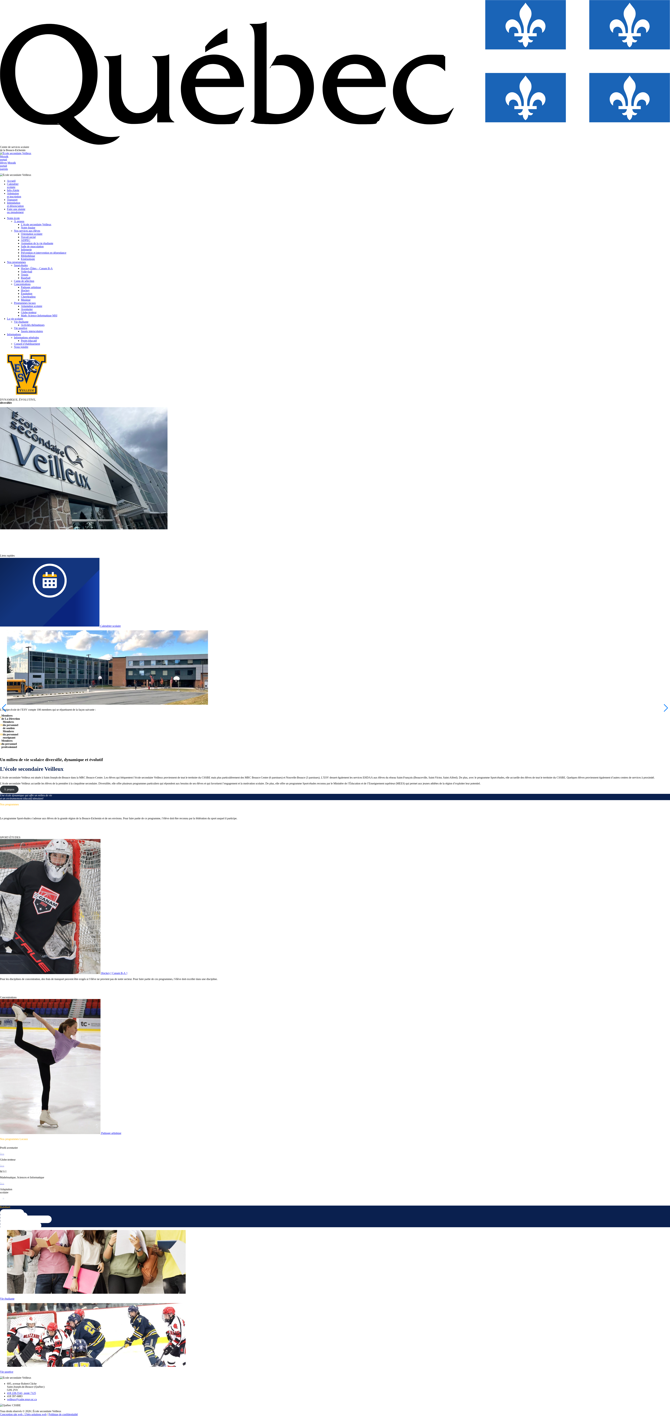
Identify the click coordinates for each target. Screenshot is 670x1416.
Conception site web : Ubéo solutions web (23, 1414)
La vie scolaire (15, 318)
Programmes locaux (25, 302)
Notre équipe (28, 227)
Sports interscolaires (32, 331)
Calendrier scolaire (12, 185)
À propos (19, 221)
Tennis (24, 274)
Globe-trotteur (28, 312)
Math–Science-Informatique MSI (39, 315)
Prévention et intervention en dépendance (43, 252)
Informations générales (26, 337)
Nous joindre (21, 346)
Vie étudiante (21, 321)
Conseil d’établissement (27, 343)
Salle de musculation (32, 246)
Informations (14, 334)
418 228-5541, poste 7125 (21, 1393)
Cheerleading (28, 296)
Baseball (25, 277)
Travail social (28, 237)
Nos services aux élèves (27, 230)
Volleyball (26, 271)
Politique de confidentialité (63, 1414)
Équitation (26, 293)
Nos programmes (16, 262)
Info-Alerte (13, 190)
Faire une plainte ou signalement (16, 211)
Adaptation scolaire (31, 306)
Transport (12, 199)
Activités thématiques (32, 324)
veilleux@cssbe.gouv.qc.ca (22, 1399)
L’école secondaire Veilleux (36, 224)
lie (1, 1198)
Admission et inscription (14, 195)
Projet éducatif (29, 340)
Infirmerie (26, 249)
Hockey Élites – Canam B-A (37, 268)
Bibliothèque (28, 255)
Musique (26, 299)
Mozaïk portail (4, 159)
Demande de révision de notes (20, 1225)
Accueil (11, 180)
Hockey (25, 290)
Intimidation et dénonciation (15, 204)
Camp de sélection (24, 281)
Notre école (13, 218)
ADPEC (25, 240)
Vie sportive (20, 328)
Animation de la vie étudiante (37, 243)
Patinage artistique (31, 287)
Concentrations (22, 284)
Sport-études (21, 265)
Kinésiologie (28, 259)
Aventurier (27, 309)
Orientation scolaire (31, 233)
